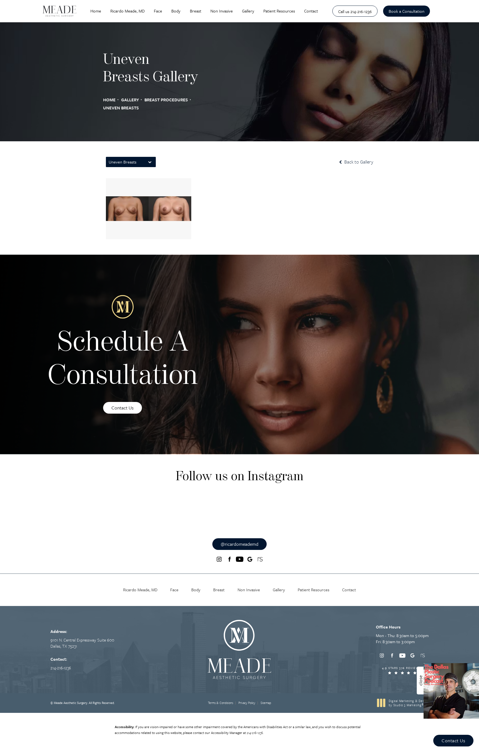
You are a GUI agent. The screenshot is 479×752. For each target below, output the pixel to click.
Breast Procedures (166, 100)
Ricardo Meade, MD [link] (127, 11)
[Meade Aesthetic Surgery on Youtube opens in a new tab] (239, 559)
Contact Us (122, 407)
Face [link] (158, 11)
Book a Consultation (406, 11)
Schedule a (123, 360)
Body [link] (175, 11)
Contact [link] (311, 11)
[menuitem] (95, 11)
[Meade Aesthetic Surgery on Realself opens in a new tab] (260, 559)
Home (109, 100)
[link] (355, 11)
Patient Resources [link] (279, 11)
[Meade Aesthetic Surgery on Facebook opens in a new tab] (229, 559)
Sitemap (266, 702)
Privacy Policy (246, 702)
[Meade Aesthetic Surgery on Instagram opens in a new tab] (219, 559)
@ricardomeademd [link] (239, 543)
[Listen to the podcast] (451, 690)
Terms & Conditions (220, 702)
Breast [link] (195, 11)
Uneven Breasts (121, 108)
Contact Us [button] (453, 740)
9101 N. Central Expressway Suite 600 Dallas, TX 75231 (82, 643)
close (420, 680)
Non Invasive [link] (221, 11)
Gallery (130, 100)
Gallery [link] (248, 11)
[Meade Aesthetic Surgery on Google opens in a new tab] (249, 559)
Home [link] (95, 11)
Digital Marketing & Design (408, 703)
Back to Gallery (358, 161)
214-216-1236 (255, 732)
